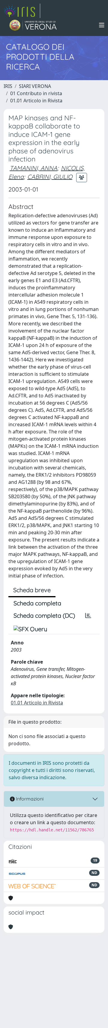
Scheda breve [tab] (32, 590)
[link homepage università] (33, 25)
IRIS (8, 86)
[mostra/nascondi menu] (101, 25)
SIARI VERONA (35, 86)
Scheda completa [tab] (37, 603)
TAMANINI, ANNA (33, 168)
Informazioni (29, 799)
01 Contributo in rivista (36, 93)
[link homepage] (22, 11)
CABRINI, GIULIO (49, 176)
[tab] (88, 615)
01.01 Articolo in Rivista (36, 100)
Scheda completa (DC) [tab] (44, 615)
